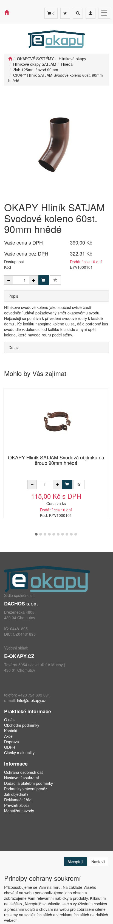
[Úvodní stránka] (10, 58)
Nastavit (98, 861)
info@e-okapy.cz (31, 700)
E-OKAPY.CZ (19, 656)
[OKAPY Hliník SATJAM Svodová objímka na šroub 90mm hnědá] (56, 422)
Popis (13, 296)
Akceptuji (75, 861)
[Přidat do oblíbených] (55, 280)
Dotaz (14, 347)
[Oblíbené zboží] (65, 13)
